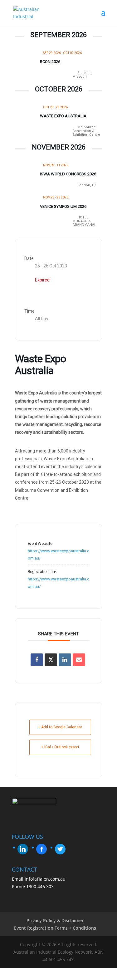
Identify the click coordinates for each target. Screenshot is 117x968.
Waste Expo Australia (63, 116)
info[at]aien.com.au (45, 879)
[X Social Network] (51, 659)
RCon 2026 (50, 61)
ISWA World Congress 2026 (68, 174)
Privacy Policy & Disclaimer (55, 920)
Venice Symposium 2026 (63, 206)
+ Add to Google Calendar (60, 727)
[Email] (79, 659)
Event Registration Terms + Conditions (55, 928)
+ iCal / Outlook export (60, 747)
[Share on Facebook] (37, 659)
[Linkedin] (65, 659)
